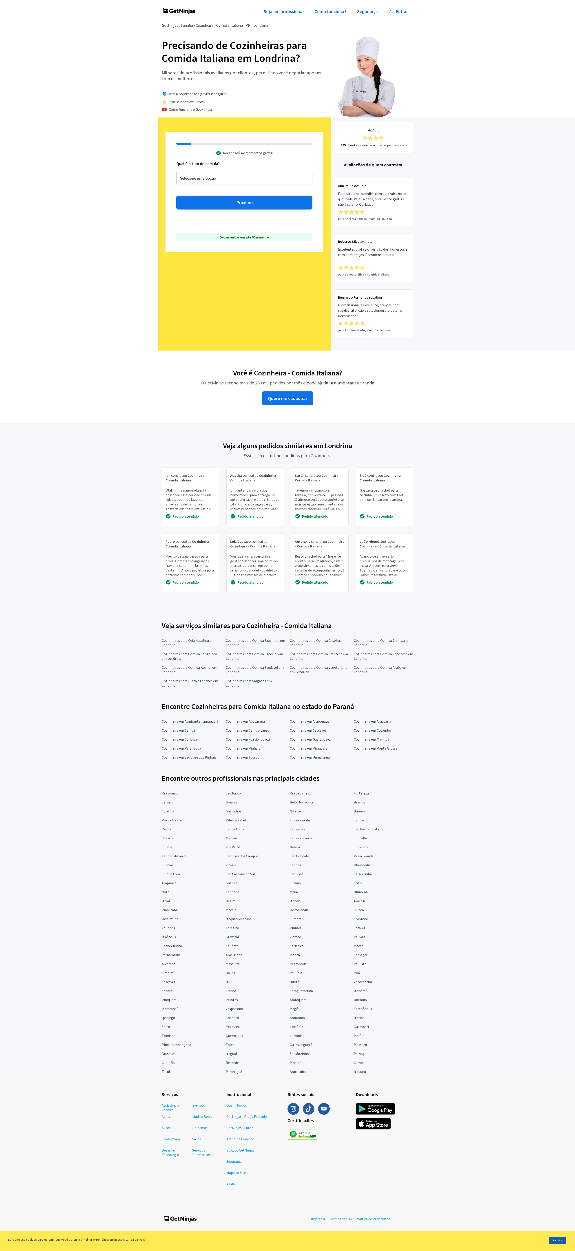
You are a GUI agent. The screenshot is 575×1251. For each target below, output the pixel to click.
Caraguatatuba (301, 990)
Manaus (231, 838)
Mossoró (360, 1044)
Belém (295, 847)
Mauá (294, 892)
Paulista (360, 964)
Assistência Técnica (170, 1107)
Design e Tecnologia (170, 1152)
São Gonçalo (299, 856)
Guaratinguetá (301, 1044)
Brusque (168, 1053)
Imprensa (318, 1219)
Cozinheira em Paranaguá (181, 748)
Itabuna (360, 1071)
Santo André (235, 829)
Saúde (196, 1139)
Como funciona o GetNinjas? (190, 109)
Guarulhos (233, 811)
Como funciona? (330, 11)
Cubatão (168, 1062)
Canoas (295, 865)
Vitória (231, 865)
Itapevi (295, 901)
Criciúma (296, 1026)
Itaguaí (231, 1053)
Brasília (359, 802)
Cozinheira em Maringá (371, 739)
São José (296, 874)
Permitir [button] (557, 1240)
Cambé (359, 1062)
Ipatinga (168, 1017)
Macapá (295, 1062)
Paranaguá (234, 1071)
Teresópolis (363, 1008)
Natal (166, 892)
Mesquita (233, 964)
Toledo (231, 1044)
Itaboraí (360, 990)
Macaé (358, 946)
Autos (166, 1127)
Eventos (198, 1105)
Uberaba (360, 999)
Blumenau (361, 892)
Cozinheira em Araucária (372, 721)
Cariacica (296, 946)
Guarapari (361, 1026)
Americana (234, 955)
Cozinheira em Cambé (178, 730)
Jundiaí (167, 865)
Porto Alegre (172, 820)
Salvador (168, 802)
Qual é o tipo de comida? (198, 163)
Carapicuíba (363, 874)
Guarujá (231, 883)
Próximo (244, 202)
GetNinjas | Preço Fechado (246, 1116)
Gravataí (232, 937)
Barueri (359, 811)
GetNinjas (170, 25)
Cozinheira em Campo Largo (247, 730)
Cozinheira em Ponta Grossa (376, 748)
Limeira (167, 973)
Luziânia (296, 1035)
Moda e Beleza (203, 1116)
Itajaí (166, 901)
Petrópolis (298, 964)
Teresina (232, 928)
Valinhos (168, 928)
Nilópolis (169, 937)
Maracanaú (170, 1008)
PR (247, 25)
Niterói (295, 811)
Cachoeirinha (172, 946)
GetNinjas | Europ (239, 1127)
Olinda (359, 910)
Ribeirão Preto (237, 820)
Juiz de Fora (171, 874)
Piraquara (169, 999)
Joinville (360, 838)
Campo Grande (301, 838)
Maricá (295, 955)
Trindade (168, 1035)
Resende (232, 1062)
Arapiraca (169, 883)
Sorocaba (361, 847)
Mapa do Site (236, 1172)
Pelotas (232, 999)
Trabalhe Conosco (240, 1139)
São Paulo (233, 793)
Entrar (402, 11)
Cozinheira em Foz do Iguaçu (248, 739)
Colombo (361, 919)
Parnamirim (171, 955)
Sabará (167, 990)
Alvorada (168, 964)
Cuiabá (167, 847)
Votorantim (363, 982)
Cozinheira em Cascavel (308, 730)
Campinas (297, 829)
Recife (166, 829)
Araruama (297, 1017)
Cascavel (168, 982)
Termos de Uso (340, 1219)
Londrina (260, 25)
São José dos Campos (242, 856)
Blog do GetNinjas (240, 1150)
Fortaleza (361, 793)
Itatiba (359, 1017)
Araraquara (298, 999)
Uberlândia (362, 865)
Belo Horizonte (302, 802)
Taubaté (232, 946)
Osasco (167, 838)
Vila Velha (233, 847)
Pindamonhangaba (176, 1044)
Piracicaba (170, 910)
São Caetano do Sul (240, 874)
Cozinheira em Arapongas (309, 721)
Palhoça (360, 1053)
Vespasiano (234, 1008)
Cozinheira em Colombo (372, 730)
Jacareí (359, 928)
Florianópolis (300, 820)
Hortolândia (299, 910)
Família (187, 25)
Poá (357, 973)
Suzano (295, 883)
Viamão (295, 937)
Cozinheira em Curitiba (179, 739)
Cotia (358, 883)
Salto (166, 1026)
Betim (230, 901)
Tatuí (166, 1071)
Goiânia (231, 802)
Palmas (359, 937)
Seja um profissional (284, 11)
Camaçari (361, 955)
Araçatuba (298, 1071)
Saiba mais (137, 1240)
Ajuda (230, 1184)
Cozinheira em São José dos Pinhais (189, 757)
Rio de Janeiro (301, 793)
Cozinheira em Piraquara (308, 748)
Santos (359, 820)
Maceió (231, 910)
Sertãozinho (299, 1053)
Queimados (234, 1035)
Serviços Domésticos (201, 1152)
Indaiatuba (170, 919)
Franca (231, 990)
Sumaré (295, 919)
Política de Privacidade (373, 1219)
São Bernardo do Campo (372, 829)
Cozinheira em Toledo (242, 757)
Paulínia (296, 973)
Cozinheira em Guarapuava (310, 739)
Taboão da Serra (174, 856)
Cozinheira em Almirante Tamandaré (190, 721)
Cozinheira (204, 25)
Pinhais (295, 928)
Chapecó (232, 1017)
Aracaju (359, 901)
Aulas (166, 1116)
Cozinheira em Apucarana (245, 721)
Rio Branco (170, 793)
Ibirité (294, 982)
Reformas (200, 1127)
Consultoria (171, 1139)
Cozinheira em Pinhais (243, 748)
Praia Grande (364, 856)
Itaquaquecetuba (239, 919)
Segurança (367, 11)
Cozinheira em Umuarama (310, 757)
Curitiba (168, 811)
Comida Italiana (229, 25)
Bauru (230, 973)
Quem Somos (236, 1105)
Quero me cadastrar (287, 398)
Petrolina (233, 1026)
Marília (359, 1035)
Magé (294, 1008)
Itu (228, 982)
